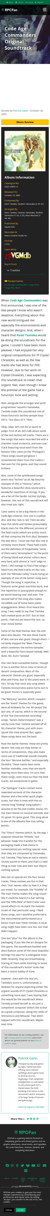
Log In (30, 2)
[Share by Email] (37, 1118)
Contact (20, 2)
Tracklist (14, 270)
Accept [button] (20, 1210)
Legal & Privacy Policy (42, 1180)
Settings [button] (9, 1210)
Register (40, 2)
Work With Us (23, 1180)
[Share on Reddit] (34, 1118)
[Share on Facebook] (31, 1118)
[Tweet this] (28, 1118)
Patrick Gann (20, 110)
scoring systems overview (19, 1037)
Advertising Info (32, 1179)
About (11, 2)
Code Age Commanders (26, 300)
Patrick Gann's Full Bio (31, 1107)
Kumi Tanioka (27, 335)
